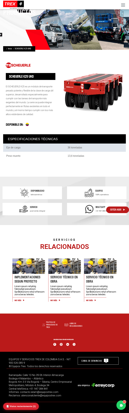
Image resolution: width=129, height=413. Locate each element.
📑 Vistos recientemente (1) (21, 406)
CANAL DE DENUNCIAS (91, 360)
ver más (17, 300)
